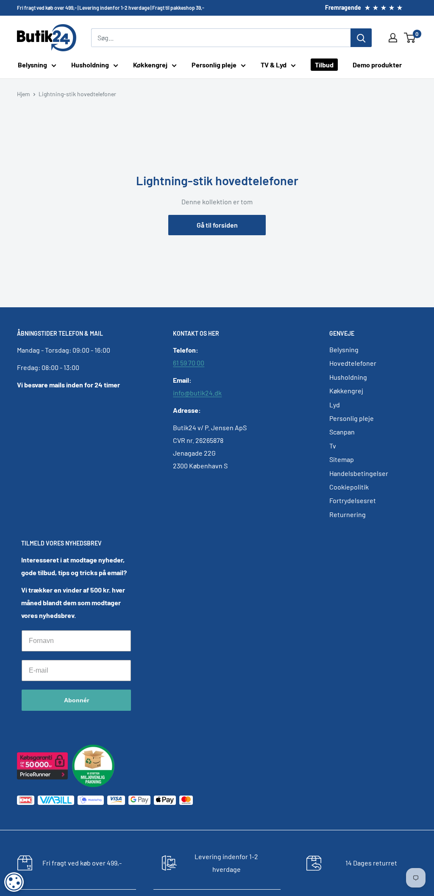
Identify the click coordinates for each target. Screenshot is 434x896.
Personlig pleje (214, 65)
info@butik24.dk (197, 393)
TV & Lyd (274, 65)
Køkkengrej (150, 65)
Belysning (32, 65)
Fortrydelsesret (352, 500)
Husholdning (90, 65)
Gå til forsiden (217, 225)
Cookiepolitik (349, 487)
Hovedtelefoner (352, 363)
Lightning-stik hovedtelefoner (77, 93)
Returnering (347, 514)
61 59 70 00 (188, 363)
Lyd (334, 405)
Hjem (23, 93)
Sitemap (341, 459)
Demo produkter (377, 65)
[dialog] (14, 882)
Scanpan (342, 432)
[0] (410, 38)
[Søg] (361, 37)
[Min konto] (393, 37)
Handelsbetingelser (358, 473)
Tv (332, 446)
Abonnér (76, 700)
